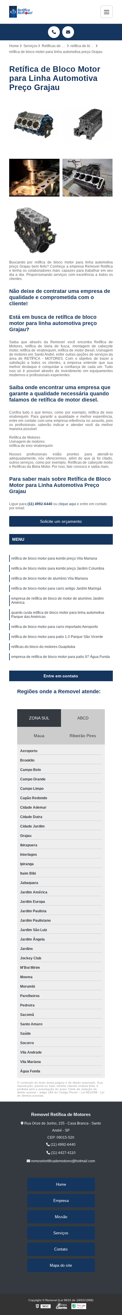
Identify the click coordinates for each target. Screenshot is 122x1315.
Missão (61, 1217)
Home (61, 1184)
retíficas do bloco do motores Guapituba (43, 647)
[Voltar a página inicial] (21, 12)
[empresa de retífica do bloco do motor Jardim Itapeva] (34, 231)
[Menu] (106, 12)
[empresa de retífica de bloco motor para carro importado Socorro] (34, 125)
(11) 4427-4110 (63, 1153)
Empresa (61, 1200)
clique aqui (67, 504)
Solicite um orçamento (61, 521)
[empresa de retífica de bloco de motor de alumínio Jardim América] (34, 177)
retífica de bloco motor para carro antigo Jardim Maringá (56, 588)
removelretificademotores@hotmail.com (62, 1161)
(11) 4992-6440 (40, 504)
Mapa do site (61, 1265)
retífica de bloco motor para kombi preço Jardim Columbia (57, 568)
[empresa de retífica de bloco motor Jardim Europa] (87, 125)
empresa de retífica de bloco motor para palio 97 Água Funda (60, 657)
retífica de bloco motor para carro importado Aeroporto (54, 627)
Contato (61, 1249)
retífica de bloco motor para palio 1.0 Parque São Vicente (57, 637)
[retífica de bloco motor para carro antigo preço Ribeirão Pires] (87, 177)
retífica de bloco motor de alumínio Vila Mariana (49, 578)
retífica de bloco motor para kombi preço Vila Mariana (54, 558)
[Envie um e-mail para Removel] (68, 32)
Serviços (60, 1233)
